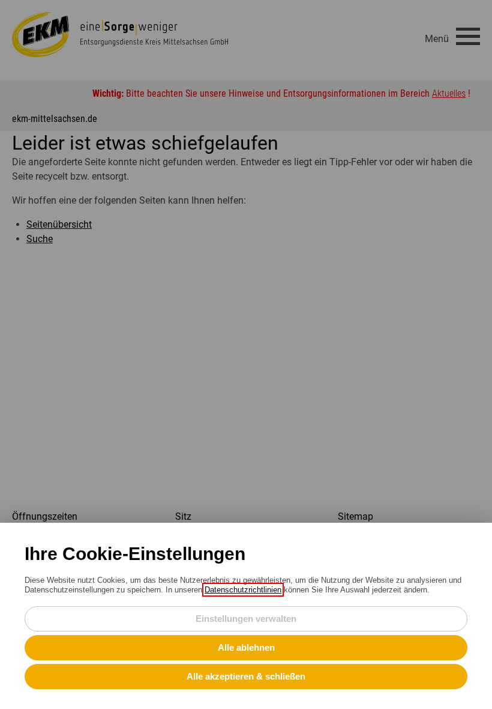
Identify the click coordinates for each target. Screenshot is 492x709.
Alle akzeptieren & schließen (246, 676)
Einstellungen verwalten (246, 618)
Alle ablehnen (246, 647)
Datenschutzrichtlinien (243, 589)
